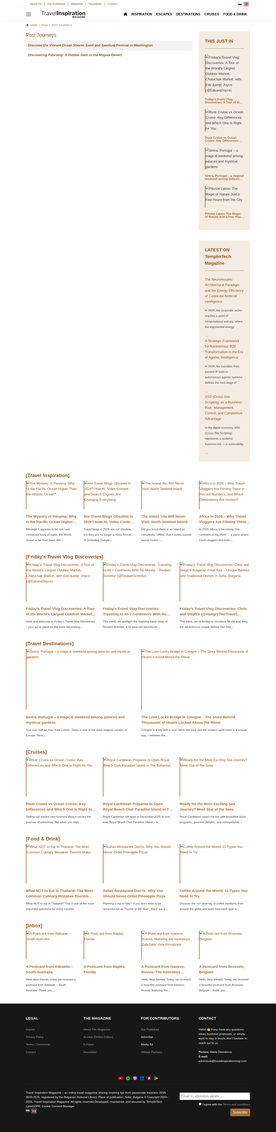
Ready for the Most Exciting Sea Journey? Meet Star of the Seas (207, 806)
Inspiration (141, 14)
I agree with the (225, 1104)
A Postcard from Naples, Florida (105, 969)
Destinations (188, 14)
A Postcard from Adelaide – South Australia (49, 969)
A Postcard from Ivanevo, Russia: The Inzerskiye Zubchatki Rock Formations (165, 972)
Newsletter (95, 3)
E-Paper (88, 1044)
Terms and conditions (236, 1104)
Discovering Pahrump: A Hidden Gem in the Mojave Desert (75, 55)
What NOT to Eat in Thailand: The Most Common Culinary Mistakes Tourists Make (59, 896)
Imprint (30, 1029)
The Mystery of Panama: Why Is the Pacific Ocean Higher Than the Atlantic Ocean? (51, 521)
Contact (113, 3)
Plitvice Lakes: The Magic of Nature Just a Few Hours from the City (224, 216)
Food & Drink (235, 14)
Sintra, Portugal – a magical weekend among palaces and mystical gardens (224, 179)
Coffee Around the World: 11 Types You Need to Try (214, 893)
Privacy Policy (34, 1037)
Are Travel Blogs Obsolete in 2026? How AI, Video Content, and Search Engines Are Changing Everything (109, 524)
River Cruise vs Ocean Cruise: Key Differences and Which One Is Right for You (224, 142)
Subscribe (240, 1112)
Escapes (164, 14)
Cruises (211, 14)
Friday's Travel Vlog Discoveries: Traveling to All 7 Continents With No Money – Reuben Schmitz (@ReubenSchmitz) (134, 617)
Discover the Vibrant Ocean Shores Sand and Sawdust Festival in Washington (90, 45)
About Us (36, 3)
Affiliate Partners (151, 1052)
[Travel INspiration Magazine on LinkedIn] (142, 1078)
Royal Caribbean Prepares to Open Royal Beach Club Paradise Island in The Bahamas (138, 809)
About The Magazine (96, 1029)
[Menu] (28, 14)
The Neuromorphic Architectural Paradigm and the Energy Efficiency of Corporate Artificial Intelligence (224, 290)
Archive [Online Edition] (98, 1037)
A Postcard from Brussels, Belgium (221, 969)
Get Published (56, 3)
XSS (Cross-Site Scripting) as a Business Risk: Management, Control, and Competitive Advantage (223, 408)
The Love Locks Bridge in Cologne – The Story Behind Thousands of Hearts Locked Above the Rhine (188, 720)
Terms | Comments (38, 1044)
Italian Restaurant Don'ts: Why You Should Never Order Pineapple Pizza (134, 893)
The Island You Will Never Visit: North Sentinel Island (164, 519)
